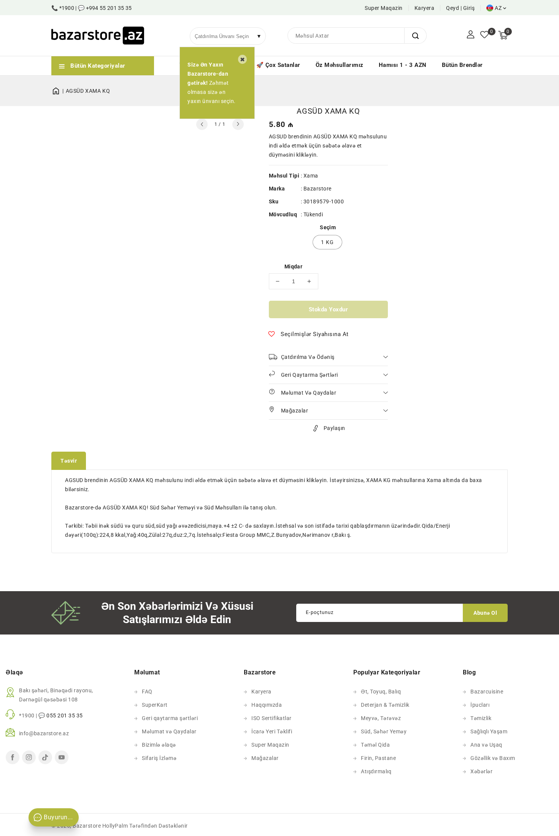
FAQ (147, 691)
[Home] (58, 90)
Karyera (424, 8)
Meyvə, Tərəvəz (381, 718)
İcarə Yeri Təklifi (271, 731)
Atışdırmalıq (376, 771)
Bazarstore (317, 189)
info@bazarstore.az (44, 733)
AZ (498, 8)
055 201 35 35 (64, 715)
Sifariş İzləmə (159, 758)
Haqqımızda (266, 705)
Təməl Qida (375, 745)
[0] (484, 35)
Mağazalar (265, 758)
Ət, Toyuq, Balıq (381, 691)
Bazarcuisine (486, 691)
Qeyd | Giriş (460, 8)
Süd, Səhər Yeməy (384, 731)
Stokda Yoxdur (328, 309)
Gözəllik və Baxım (492, 758)
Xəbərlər (481, 771)
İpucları (479, 705)
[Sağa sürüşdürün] (238, 124)
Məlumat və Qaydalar (169, 731)
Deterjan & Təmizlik (385, 705)
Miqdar (293, 266)
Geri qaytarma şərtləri (170, 718)
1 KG (327, 242)
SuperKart (155, 705)
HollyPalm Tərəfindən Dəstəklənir (145, 826)
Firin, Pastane (378, 758)
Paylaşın (334, 428)
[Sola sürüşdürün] (202, 124)
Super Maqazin (384, 8)
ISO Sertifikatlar (271, 718)
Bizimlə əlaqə (159, 745)
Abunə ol (485, 613)
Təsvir (68, 461)
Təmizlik (480, 718)
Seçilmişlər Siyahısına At (315, 334)
